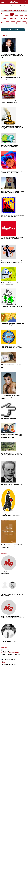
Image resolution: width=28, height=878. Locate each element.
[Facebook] (2, 5)
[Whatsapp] (25, 5)
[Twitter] (20, 5)
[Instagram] (7, 5)
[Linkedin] (11, 5)
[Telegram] (16, 5)
